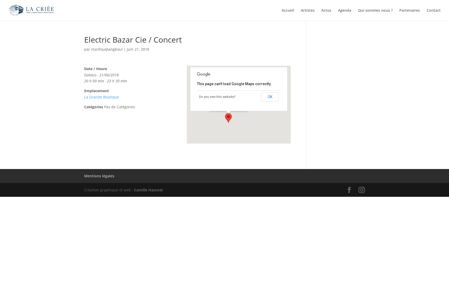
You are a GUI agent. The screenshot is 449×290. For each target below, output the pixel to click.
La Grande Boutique (101, 97)
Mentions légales (99, 175)
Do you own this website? (217, 97)
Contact (434, 11)
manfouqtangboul (107, 49)
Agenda (344, 11)
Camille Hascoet (148, 189)
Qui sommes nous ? (375, 11)
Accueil (288, 11)
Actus (326, 11)
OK (270, 97)
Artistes (308, 11)
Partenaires (409, 11)
